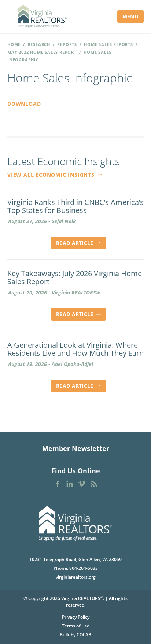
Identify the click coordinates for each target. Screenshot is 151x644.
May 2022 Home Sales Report (42, 52)
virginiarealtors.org (76, 577)
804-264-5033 (83, 568)
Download (24, 103)
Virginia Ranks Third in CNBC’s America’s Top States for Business (75, 206)
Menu (130, 16)
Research (39, 44)
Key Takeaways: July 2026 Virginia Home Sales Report (74, 277)
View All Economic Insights (51, 174)
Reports (67, 44)
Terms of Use (75, 626)
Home (14, 44)
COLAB (84, 635)
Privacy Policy (75, 617)
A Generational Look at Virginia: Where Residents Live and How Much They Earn (75, 349)
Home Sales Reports (108, 44)
